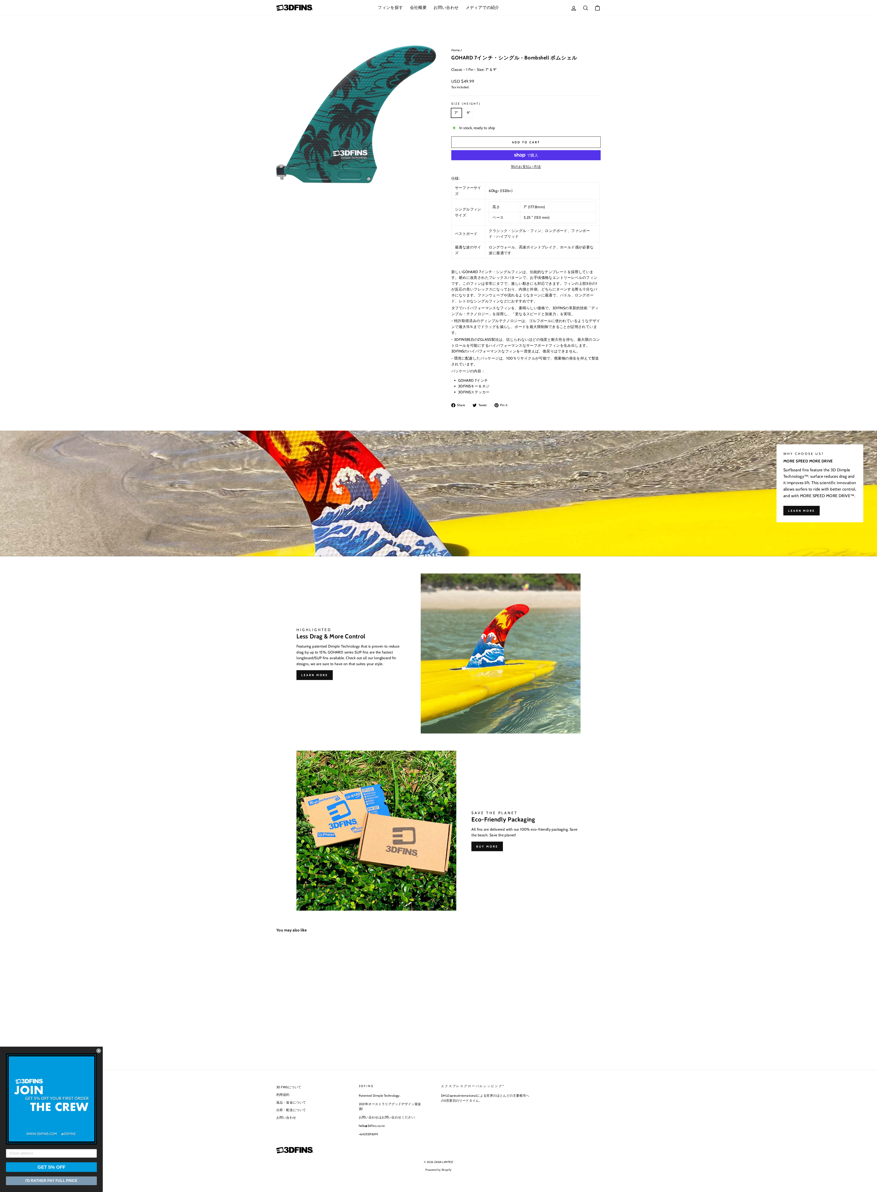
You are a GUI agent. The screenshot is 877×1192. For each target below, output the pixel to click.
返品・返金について (291, 1102)
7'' (456, 113)
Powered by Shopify (438, 1169)
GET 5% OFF (51, 1167)
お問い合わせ (446, 7)
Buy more (487, 846)
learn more (801, 510)
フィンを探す (390, 7)
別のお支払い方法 (526, 167)
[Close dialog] (98, 1050)
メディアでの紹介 (482, 7)
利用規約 (283, 1094)
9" (468, 113)
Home (455, 50)
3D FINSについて (288, 1087)
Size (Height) (466, 103)
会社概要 (418, 7)
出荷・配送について (291, 1110)
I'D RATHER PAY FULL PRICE (51, 1181)
